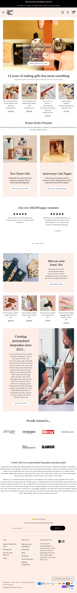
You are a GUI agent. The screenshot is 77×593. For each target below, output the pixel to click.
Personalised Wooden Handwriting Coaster (66, 103)
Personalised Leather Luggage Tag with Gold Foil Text (66, 315)
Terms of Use (15, 582)
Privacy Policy (7, 582)
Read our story (21, 403)
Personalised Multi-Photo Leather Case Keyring (11, 103)
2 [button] (35, 243)
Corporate (25, 549)
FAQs (5, 558)
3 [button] (37, 243)
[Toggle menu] (3, 12)
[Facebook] (60, 541)
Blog (23, 553)
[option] (18, 220)
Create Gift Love (17, 587)
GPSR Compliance (8, 584)
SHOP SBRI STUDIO (56, 284)
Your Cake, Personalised (57, 189)
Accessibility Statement (27, 582)
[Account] (68, 11)
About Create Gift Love (38, 63)
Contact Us (7, 549)
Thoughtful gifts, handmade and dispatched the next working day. (38, 79)
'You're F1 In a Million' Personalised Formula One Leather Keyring (47, 105)
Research (25, 556)
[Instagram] (63, 541)
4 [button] (40, 243)
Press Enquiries (27, 559)
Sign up (58, 528)
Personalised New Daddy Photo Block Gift (29, 103)
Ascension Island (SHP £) (62, 579)
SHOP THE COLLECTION (20, 189)
